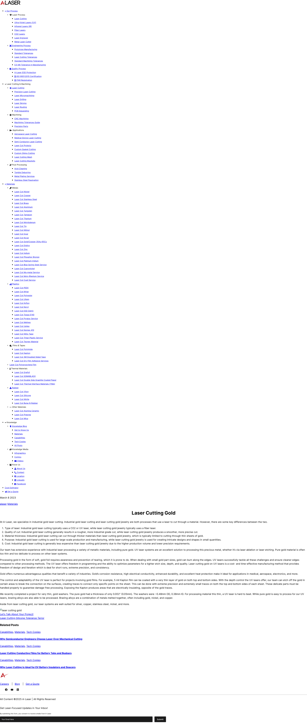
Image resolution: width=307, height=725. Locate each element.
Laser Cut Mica (21, 418)
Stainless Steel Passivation (26, 180)
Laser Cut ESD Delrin (23, 311)
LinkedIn (20, 480)
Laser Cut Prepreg (22, 414)
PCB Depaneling (21, 111)
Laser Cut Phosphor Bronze (26, 257)
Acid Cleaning (20, 168)
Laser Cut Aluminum (23, 207)
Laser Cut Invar (21, 234)
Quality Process (18, 68)
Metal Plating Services (24, 176)
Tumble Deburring (22, 172)
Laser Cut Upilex (22, 326)
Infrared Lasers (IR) (23, 26)
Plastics (15, 284)
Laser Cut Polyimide (23, 349)
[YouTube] (12, 690)
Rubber (15, 388)
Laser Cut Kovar (21, 238)
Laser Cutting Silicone (12, 618)
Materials (10, 184)
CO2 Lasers (19, 34)
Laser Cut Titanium (23, 218)
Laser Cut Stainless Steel (25, 199)
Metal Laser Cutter (22, 41)
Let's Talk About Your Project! (16, 614)
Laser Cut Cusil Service (24, 280)
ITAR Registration (24, 80)
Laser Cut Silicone (22, 395)
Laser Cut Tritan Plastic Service (28, 338)
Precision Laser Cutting (24, 91)
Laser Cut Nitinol (22, 230)
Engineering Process (21, 45)
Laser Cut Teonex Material (26, 341)
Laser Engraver (21, 38)
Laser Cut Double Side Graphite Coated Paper (35, 380)
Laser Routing (20, 107)
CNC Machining (21, 118)
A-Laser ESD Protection (25, 72)
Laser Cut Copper (22, 195)
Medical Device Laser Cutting (27, 138)
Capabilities (19, 438)
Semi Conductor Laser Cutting (28, 141)
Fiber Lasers (19, 30)
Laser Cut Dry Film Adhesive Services (31, 361)
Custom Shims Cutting (24, 153)
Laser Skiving (20, 103)
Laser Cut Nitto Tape (23, 334)
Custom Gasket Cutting (25, 149)
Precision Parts (21, 126)
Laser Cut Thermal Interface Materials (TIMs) (34, 384)
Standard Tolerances (23, 53)
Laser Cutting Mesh (23, 157)
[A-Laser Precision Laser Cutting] (10, 4)
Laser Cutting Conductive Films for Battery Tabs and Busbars (36, 653)
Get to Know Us (21, 430)
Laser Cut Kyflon (21, 303)
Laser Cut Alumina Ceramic (26, 411)
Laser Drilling (20, 99)
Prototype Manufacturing (25, 49)
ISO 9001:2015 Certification (28, 76)
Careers (4, 683)
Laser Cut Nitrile (21, 399)
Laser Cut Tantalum (23, 215)
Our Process (12, 11)
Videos (20, 461)
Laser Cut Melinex (22, 322)
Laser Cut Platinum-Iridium (26, 261)
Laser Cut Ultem (21, 299)
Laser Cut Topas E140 (24, 314)
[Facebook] (6, 690)
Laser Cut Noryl (21, 307)
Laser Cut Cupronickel (24, 268)
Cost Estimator (11, 487)
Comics (17, 457)
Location (20, 476)
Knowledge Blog (19, 426)
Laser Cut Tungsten (23, 211)
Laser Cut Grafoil (22, 372)
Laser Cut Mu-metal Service (27, 272)
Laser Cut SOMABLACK (25, 376)
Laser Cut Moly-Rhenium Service (29, 276)
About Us (20, 468)
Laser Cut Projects (22, 145)
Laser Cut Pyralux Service (26, 318)
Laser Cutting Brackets (24, 161)
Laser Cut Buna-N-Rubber (26, 403)
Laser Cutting (20, 18)
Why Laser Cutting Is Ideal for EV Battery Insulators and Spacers (38, 667)
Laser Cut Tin (20, 226)
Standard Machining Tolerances (28, 61)
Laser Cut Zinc (21, 249)
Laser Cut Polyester (23, 295)
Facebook (21, 484)
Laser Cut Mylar (21, 291)
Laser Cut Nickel (21, 191)
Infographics (20, 453)
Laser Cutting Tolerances (25, 57)
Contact (20, 472)
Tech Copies (20, 441)
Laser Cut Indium (22, 253)
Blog (17, 683)
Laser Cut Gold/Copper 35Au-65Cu (30, 241)
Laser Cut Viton (21, 391)
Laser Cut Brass (21, 203)
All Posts (18, 445)
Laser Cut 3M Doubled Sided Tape (30, 357)
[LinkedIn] (17, 690)
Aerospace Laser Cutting (25, 134)
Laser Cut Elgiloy (22, 245)
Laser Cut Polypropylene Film (23, 364)
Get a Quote (12, 491)
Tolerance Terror (34, 618)
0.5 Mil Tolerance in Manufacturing (30, 65)
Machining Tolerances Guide (27, 122)
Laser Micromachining (24, 95)
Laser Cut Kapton (22, 353)
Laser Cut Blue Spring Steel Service (30, 264)
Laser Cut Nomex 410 (24, 330)
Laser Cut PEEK (21, 288)
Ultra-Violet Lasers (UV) (25, 22)
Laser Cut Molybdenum (24, 222)
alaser (3, 503)
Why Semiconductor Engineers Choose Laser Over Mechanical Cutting (41, 639)
